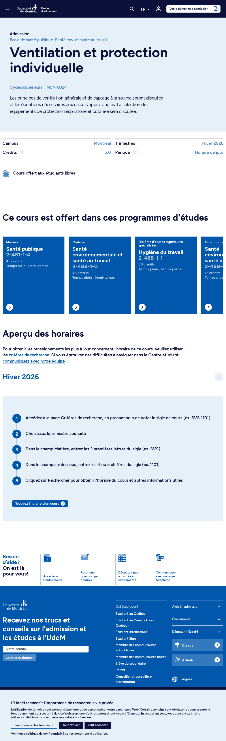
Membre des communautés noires (141, 657)
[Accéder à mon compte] (158, 8)
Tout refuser (71, 725)
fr (143, 9)
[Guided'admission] (56, 605)
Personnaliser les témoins (34, 725)
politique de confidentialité (45, 733)
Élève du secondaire (131, 664)
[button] (7, 8)
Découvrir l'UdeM (185, 632)
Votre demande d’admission (188, 9)
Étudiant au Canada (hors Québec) (135, 623)
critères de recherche (29, 354)
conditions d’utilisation (90, 733)
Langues (186, 679)
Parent (120, 670)
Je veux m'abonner (20, 658)
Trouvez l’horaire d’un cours (37, 503)
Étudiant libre (126, 639)
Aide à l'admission (185, 606)
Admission (20, 33)
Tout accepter (98, 725)
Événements (181, 619)
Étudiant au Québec (130, 614)
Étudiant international (132, 632)
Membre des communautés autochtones (136, 647)
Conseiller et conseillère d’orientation (134, 679)
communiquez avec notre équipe (34, 361)
